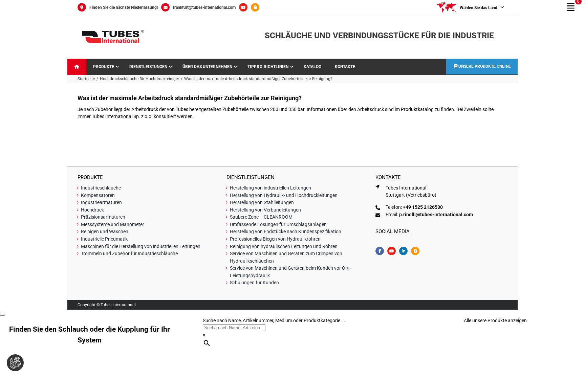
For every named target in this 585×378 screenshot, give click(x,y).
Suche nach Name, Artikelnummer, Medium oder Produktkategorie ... (274, 320)
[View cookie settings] (15, 362)
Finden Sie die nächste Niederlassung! (123, 7)
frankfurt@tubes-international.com (204, 7)
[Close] (2, 315)
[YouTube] (245, 7)
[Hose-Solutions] (257, 7)
